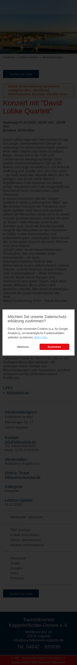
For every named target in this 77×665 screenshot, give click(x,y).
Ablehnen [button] (23, 346)
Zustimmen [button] (54, 346)
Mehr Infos (40, 337)
